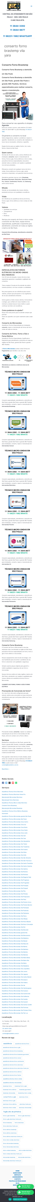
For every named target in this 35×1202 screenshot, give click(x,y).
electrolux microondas (25, 1107)
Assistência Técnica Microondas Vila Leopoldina (16, 968)
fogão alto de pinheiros (12, 1112)
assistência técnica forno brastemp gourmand (16, 1054)
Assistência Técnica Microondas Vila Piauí (14, 899)
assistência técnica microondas (12, 1082)
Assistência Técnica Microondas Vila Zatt (14, 835)
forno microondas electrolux (11, 1147)
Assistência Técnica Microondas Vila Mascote (15, 943)
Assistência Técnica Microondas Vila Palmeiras (15, 913)
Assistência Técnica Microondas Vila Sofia (14, 855)
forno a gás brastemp (9, 1115)
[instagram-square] (9, 783)
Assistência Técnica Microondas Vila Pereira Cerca (16, 902)
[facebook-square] (3, 783)
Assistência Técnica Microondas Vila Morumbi (15, 930)
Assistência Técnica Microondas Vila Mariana (15, 955)
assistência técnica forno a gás (11, 1047)
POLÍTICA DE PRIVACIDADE (17, 1181)
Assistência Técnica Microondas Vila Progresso (15, 880)
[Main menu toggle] (31, 6)
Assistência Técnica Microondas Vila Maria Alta (15, 960)
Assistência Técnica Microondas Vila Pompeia (15, 885)
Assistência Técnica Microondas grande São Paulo (16, 816)
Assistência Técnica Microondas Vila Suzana (15, 849)
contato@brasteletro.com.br (10, 765)
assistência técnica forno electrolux (13, 1065)
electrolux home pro (25, 1104)
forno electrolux (19, 1122)
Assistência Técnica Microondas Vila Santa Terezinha (17, 863)
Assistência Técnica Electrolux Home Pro (13, 794)
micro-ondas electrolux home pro (12, 1153)
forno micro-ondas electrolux (11, 1140)
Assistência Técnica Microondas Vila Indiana (14, 982)
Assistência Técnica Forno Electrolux (12, 791)
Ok (10, 1199)
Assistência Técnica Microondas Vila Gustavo (15, 991)
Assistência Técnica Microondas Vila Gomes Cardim (17, 1004)
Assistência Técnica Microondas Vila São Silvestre (16, 858)
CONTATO (17, 1179)
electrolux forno (23, 1097)
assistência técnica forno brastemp (13, 1051)
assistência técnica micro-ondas (12, 1079)
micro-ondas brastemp (9, 1150)
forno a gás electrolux (24, 1115)
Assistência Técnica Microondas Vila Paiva (14, 916)
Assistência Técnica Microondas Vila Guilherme (15, 996)
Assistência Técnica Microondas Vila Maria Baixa (16, 957)
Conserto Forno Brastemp (15, 65)
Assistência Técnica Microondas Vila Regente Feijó (16, 877)
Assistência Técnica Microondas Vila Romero (15, 871)
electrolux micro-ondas (9, 1107)
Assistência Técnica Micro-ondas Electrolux (14, 802)
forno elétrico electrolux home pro (12, 1136)
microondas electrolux (24, 1157)
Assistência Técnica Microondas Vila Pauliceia (15, 910)
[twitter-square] (6, 783)
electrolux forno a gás (9, 1100)
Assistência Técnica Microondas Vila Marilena (15, 949)
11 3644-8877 (17, 30)
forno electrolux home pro (10, 1126)
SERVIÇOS (17, 1175)
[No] (33, 1195)
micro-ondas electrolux (25, 1150)
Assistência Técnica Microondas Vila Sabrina (15, 869)
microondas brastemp (9, 1157)
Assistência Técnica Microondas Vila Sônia (14, 852)
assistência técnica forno (22, 1043)
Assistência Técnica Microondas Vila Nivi (13, 927)
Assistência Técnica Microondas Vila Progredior (15, 883)
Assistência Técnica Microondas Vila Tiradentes (15, 847)
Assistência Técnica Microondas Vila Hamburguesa (16, 988)
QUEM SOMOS (17, 1173)
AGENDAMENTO (17, 1177)
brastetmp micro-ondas (24, 1093)
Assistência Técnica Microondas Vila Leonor (14, 971)
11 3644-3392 (17, 26)
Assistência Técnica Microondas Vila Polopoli (15, 888)
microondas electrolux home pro (12, 1160)
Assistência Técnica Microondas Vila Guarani (15, 1002)
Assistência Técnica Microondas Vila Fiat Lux (15, 1013)
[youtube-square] (13, 783)
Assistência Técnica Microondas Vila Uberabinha (16, 841)
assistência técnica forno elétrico (12, 1071)
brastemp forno (7, 1086)
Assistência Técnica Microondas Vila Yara (14, 838)
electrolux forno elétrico (10, 1104)
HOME (17, 1171)
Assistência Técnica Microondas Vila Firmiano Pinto (17, 1010)
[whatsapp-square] (16, 783)
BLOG (17, 1183)
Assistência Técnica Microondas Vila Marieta (15, 952)
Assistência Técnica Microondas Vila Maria (14, 963)
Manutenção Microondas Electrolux (12, 797)
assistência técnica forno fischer (12, 1075)
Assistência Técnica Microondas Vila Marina (14, 946)
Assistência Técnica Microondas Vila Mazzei (14, 941)
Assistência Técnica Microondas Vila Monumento (16, 935)
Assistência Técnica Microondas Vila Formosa (15, 1007)
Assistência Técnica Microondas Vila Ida (13, 985)
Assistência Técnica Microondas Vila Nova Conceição (17, 924)
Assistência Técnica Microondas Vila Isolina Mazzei (16, 977)
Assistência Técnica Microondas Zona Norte (14, 827)
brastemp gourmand (25, 1089)
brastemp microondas (9, 1093)
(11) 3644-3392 (7, 1028)
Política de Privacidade (20, 1199)
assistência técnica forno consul (12, 1058)
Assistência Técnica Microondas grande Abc (14, 932)
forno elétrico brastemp (9, 1129)
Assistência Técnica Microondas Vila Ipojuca (14, 979)
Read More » (5, 769)
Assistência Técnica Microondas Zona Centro (15, 822)
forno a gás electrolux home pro (12, 1119)
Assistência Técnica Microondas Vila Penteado (15, 907)
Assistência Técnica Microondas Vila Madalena (15, 966)
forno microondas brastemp (11, 1143)
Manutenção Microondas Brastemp (12, 808)
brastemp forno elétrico (9, 1089)
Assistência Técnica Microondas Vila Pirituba (15, 894)
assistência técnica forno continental (13, 1061)
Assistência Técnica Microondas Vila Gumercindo (16, 993)
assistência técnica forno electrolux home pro (16, 1068)
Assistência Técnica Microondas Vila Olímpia (14, 919)
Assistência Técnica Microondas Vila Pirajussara (16, 896)
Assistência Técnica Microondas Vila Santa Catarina (17, 866)
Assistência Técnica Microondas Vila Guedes (15, 999)
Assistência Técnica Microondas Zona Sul (14, 824)
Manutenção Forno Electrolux (10, 800)
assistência (7, 1043)
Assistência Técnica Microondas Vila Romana (15, 874)
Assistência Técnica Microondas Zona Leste (14, 833)
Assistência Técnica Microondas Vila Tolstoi (14, 844)
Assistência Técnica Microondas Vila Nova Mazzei (16, 921)
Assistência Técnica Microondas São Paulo (14, 819)
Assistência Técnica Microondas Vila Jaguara (15, 974)
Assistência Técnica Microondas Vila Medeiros (15, 938)
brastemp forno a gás (21, 1086)
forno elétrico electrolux (10, 1133)
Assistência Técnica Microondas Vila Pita (13, 891)
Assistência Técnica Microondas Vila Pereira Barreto (17, 905)
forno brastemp (7, 1122)
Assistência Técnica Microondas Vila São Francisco (17, 860)
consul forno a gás (9, 1097)
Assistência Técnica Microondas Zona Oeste (15, 830)
